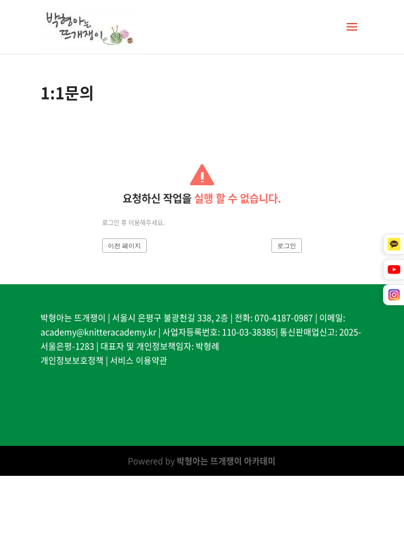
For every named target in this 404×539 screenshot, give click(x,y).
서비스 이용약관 (138, 360)
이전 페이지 (124, 245)
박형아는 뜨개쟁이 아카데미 (226, 460)
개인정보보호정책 (72, 360)
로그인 (286, 245)
